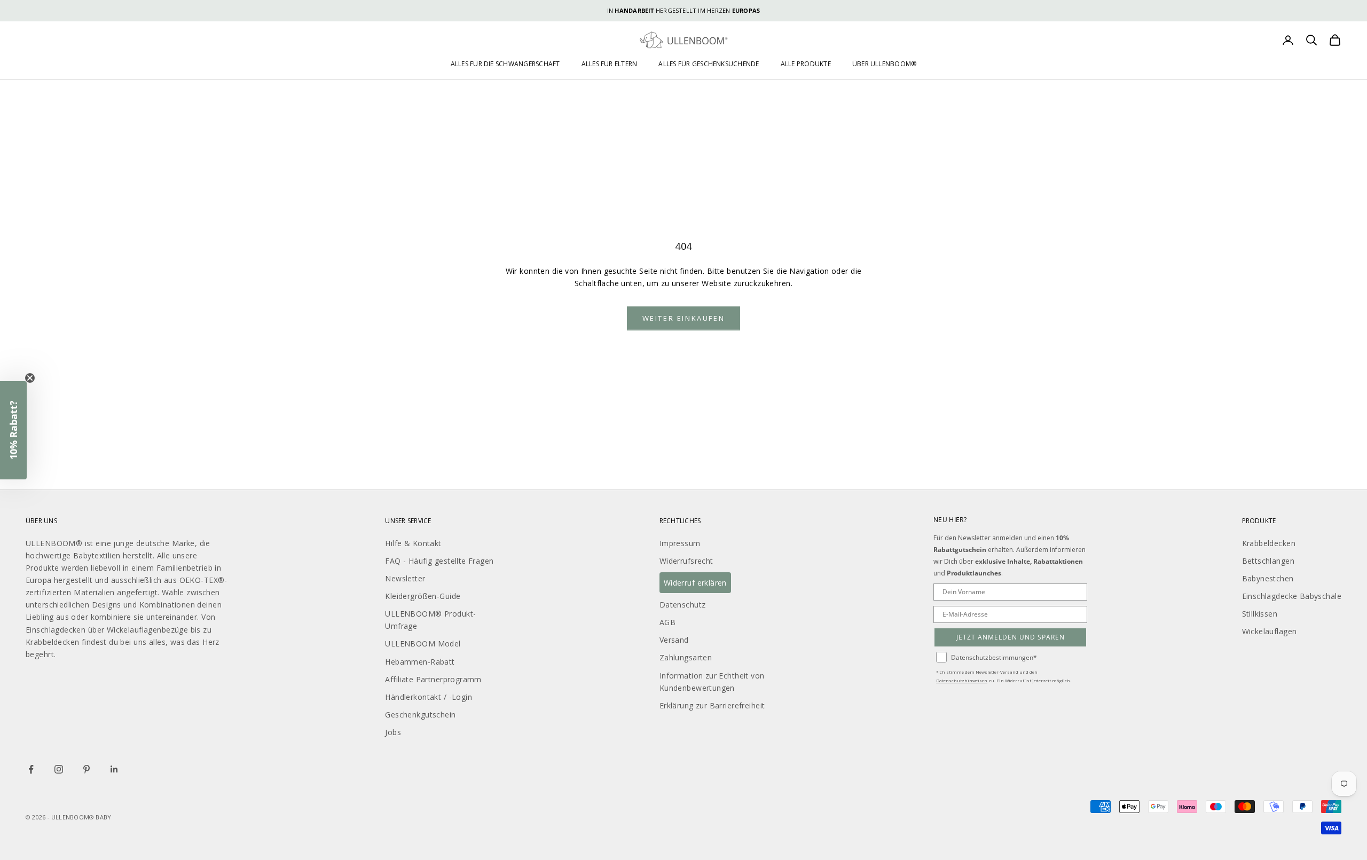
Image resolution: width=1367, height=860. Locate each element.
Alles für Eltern (610, 63)
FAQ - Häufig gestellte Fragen (439, 561)
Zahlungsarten (685, 657)
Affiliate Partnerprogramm (433, 679)
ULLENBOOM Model (422, 643)
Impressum (680, 543)
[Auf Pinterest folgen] (86, 769)
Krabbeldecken (1268, 543)
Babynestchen (1268, 578)
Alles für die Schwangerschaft (505, 63)
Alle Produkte (806, 63)
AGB (667, 622)
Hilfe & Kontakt (413, 543)
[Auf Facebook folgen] (31, 769)
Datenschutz (682, 604)
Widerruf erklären (695, 583)
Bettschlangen (1268, 561)
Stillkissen (1260, 614)
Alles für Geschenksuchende (708, 63)
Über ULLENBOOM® (884, 63)
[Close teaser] (30, 378)
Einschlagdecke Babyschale (1292, 596)
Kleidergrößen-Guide (422, 596)
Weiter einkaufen (683, 318)
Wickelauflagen (1269, 631)
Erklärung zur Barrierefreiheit (712, 705)
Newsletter (405, 578)
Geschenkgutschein (420, 714)
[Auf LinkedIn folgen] (114, 769)
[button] (13, 430)
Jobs (393, 732)
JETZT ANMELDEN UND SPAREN (1010, 637)
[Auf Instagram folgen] (58, 769)
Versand (674, 640)
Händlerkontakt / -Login (428, 697)
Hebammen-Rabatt (419, 662)
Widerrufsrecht (686, 561)
